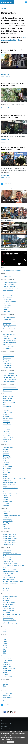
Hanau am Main (7, 598)
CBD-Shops (6, 455)
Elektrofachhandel (7, 460)
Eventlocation (6, 311)
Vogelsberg (6, 622)
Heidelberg (6, 600)
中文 (4, 649)
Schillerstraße (6, 524)
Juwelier (5, 474)
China (4, 629)
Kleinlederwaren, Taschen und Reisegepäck (14, 478)
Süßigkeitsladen (7, 367)
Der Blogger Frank (6, 723)
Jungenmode (6, 472)
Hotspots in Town (7, 276)
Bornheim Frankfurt (8, 406)
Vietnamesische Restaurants (10, 389)
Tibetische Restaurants (9, 377)
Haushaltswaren (7, 468)
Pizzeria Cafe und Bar (8, 346)
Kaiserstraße (6, 517)
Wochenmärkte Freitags (9, 540)
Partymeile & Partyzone (9, 668)
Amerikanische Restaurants (10, 282)
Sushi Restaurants (7, 365)
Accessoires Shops (8, 447)
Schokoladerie (6, 354)
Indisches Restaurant (8, 327)
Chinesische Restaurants (9, 301)
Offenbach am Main (8, 437)
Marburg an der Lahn (8, 610)
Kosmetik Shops (7, 480)
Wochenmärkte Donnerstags (10, 538)
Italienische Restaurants (9, 328)
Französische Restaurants (9, 321)
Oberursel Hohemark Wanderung (11, 614)
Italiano (5, 645)
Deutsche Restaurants (8, 305)
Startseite (3, 8)
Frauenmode (6, 462)
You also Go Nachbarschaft (10, 623)
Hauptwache (6, 420)
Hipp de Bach (6, 422)
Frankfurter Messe (7, 412)
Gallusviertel (6, 414)
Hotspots (5, 674)
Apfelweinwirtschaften (8, 284)
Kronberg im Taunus (8, 604)
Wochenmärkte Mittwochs (9, 536)
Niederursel (6, 431)
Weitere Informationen (9, 739)
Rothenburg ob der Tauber (9, 620)
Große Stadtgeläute (8, 573)
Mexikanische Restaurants (10, 342)
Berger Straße (6, 511)
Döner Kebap (6, 307)
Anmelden (5, 700)
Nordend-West (6, 435)
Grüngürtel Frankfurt (8, 418)
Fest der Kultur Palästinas (9, 569)
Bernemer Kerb (5, 74)
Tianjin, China (6, 590)
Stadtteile (5, 662)
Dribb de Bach (6, 408)
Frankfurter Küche (7, 319)
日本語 (4, 651)
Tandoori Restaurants (8, 373)
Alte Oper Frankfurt (8, 396)
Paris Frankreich (7, 589)
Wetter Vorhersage (7, 697)
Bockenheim (6, 404)
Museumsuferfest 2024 (9, 579)
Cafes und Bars (7, 299)
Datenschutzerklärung (6, 728)
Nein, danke (10, 741)
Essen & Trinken (7, 658)
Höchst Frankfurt (7, 424)
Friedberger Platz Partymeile (10, 571)
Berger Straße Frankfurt (9, 402)
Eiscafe (5, 309)
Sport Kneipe (6, 359)
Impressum (4, 726)
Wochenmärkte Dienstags (9, 534)
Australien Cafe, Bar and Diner (11, 288)
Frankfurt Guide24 (6, 2)
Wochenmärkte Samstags (9, 542)
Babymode (6, 449)
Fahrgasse (5, 513)
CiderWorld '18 (7, 559)
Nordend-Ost (6, 433)
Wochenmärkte (7, 670)
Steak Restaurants (7, 363)
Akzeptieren (3, 741)
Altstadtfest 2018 (7, 550)
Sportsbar (5, 361)
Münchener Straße (7, 521)
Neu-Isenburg (6, 429)
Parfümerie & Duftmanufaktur (10, 493)
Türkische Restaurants (9, 381)
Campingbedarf (7, 457)
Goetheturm (6, 416)
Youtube (5, 688)
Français (5, 643)
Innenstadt (5, 425)
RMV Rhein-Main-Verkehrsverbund (12, 270)
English (5, 639)
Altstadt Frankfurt (7, 398)
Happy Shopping (7, 466)
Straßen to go (6, 664)
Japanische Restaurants (9, 334)
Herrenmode (6, 470)
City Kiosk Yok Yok (8, 561)
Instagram (5, 684)
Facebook (5, 682)
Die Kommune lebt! (8, 575)
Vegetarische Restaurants (9, 387)
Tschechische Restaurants (9, 379)
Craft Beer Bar (6, 303)
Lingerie (5, 486)
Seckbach (5, 441)
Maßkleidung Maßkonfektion (10, 488)
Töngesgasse (6, 528)
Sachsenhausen (7, 439)
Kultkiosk (5, 336)
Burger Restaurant (7, 297)
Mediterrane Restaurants (9, 340)
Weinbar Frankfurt (7, 391)
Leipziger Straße (7, 519)
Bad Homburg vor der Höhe (10, 596)
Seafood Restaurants (8, 356)
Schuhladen (6, 497)
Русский (5, 647)
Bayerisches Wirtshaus (9, 295)
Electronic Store (7, 458)
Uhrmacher (6, 503)
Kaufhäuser (6, 476)
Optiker (5, 491)
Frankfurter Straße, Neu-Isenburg (11, 515)
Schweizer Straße (7, 526)
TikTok (4, 686)
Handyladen (6, 464)
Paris (4, 631)
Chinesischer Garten (8, 557)
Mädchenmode (7, 490)
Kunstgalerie (6, 672)
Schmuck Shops (7, 495)
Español (5, 641)
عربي (4, 637)
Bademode (6, 451)
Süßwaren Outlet (7, 501)
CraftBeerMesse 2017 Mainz (10, 563)
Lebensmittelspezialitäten (9, 338)
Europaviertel (6, 410)
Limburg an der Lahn (8, 608)
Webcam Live (6, 695)
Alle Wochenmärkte (8, 544)
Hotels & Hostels (7, 676)
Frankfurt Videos (5, 76)
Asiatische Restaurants (9, 286)
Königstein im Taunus (8, 606)
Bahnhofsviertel (7, 400)
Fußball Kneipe (7, 323)
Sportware (5, 499)
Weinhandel (6, 505)
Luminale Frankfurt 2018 (9, 577)
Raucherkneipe (7, 348)
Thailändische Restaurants (10, 375)
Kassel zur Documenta (9, 602)
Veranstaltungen (7, 666)
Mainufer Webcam (7, 693)
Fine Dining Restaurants (9, 317)
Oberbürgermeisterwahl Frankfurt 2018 (13, 581)
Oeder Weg (6, 523)
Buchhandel (6, 453)
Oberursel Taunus (7, 616)
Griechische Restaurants (9, 325)
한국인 (4, 653)
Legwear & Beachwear (9, 484)
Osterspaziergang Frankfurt (10, 583)
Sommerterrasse (7, 358)
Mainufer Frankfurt (7, 427)
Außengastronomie (8, 290)
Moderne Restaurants (8, 344)
